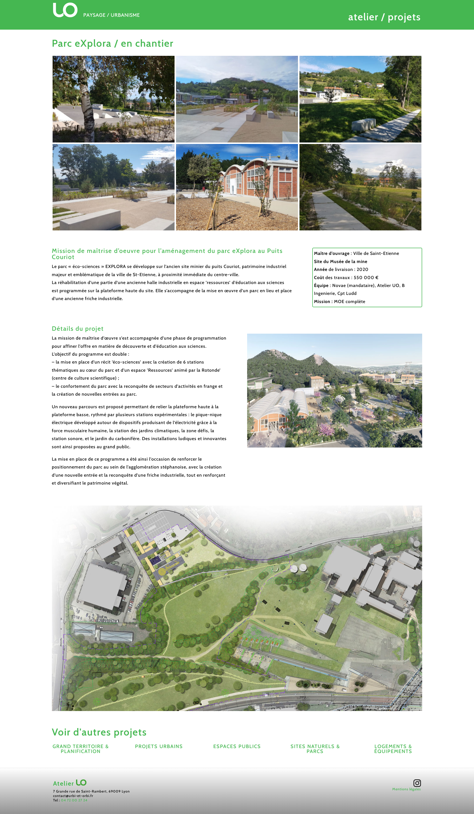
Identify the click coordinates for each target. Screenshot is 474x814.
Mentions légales (406, 789)
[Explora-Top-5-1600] (360, 142)
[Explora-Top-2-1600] (114, 230)
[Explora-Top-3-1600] (237, 142)
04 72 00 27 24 (74, 800)
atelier (363, 17)
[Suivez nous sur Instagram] (417, 784)
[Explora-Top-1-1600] (114, 142)
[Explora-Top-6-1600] (360, 230)
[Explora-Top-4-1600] (237, 230)
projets (404, 17)
